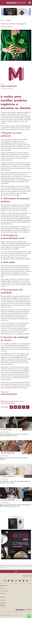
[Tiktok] (16, 581)
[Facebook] (8, 581)
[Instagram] (5, 581)
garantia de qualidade (22, 370)
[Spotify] (23, 581)
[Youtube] (20, 581)
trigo (15, 119)
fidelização (3, 318)
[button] (11, 407)
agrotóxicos (22, 181)
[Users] (27, 581)
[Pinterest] (12, 581)
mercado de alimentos (19, 117)
